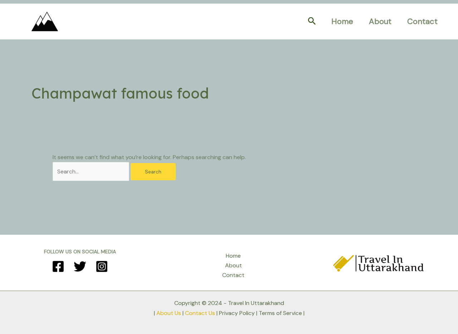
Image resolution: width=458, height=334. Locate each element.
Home (342, 21)
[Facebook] (58, 266)
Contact (422, 21)
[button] (312, 21)
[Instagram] (102, 266)
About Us (168, 313)
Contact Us (200, 313)
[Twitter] (80, 266)
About (380, 21)
